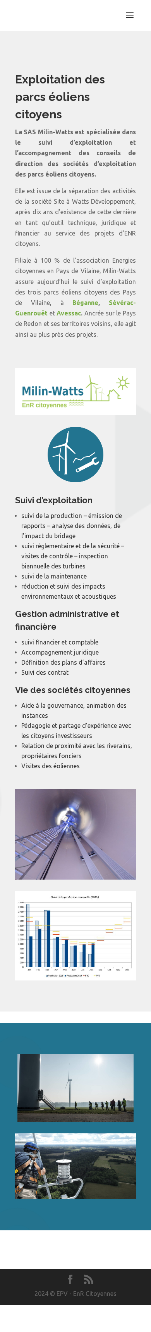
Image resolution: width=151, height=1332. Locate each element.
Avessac (69, 313)
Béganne (85, 302)
